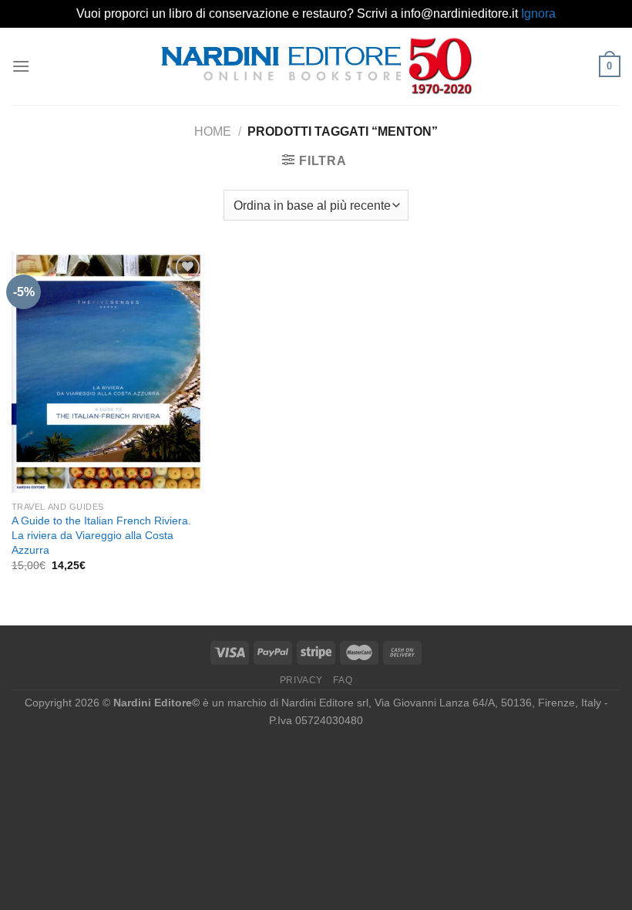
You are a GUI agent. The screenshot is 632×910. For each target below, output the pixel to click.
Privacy (301, 680)
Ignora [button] (538, 13)
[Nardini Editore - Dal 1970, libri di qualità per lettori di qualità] (316, 65)
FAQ (342, 680)
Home (212, 131)
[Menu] (21, 66)
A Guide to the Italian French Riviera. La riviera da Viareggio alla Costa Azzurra (101, 534)
